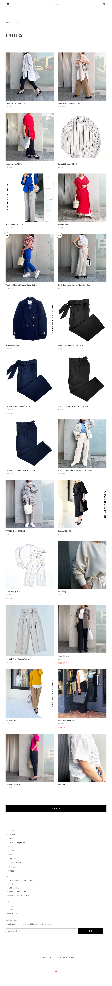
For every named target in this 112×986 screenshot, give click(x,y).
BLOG (10, 884)
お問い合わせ (13, 888)
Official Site (13, 914)
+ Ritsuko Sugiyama (16, 843)
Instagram (12, 906)
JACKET (12, 851)
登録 (90, 931)
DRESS (11, 871)
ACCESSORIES (14, 863)
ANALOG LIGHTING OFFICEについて (23, 880)
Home (8, 23)
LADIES (11, 835)
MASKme (12, 867)
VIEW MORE (56, 809)
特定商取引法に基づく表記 (18, 895)
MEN (10, 839)
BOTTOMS (13, 859)
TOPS (10, 855)
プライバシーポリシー (17, 892)
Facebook (11, 910)
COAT (11, 847)
